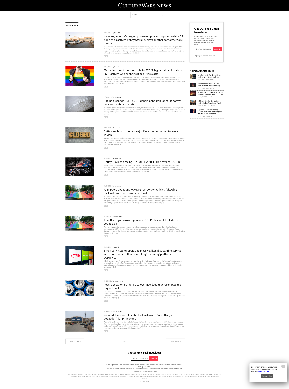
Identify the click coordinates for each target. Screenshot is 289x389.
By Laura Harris (117, 97)
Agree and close (267, 376)
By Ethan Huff (116, 33)
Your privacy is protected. (201, 55)
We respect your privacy (133, 368)
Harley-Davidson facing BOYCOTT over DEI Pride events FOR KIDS (142, 162)
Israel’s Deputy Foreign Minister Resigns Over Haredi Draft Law (209, 76)
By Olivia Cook (117, 158)
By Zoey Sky (116, 247)
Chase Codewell (210, 105)
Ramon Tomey (210, 88)
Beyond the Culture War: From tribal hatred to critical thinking (209, 85)
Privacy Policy (144, 381)
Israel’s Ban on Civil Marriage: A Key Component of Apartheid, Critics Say (210, 93)
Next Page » (176, 341)
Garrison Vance (210, 79)
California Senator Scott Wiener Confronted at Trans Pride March (209, 102)
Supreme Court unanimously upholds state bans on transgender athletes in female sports (210, 112)
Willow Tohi (209, 116)
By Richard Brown (118, 281)
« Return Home (75, 341)
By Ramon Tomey (117, 67)
